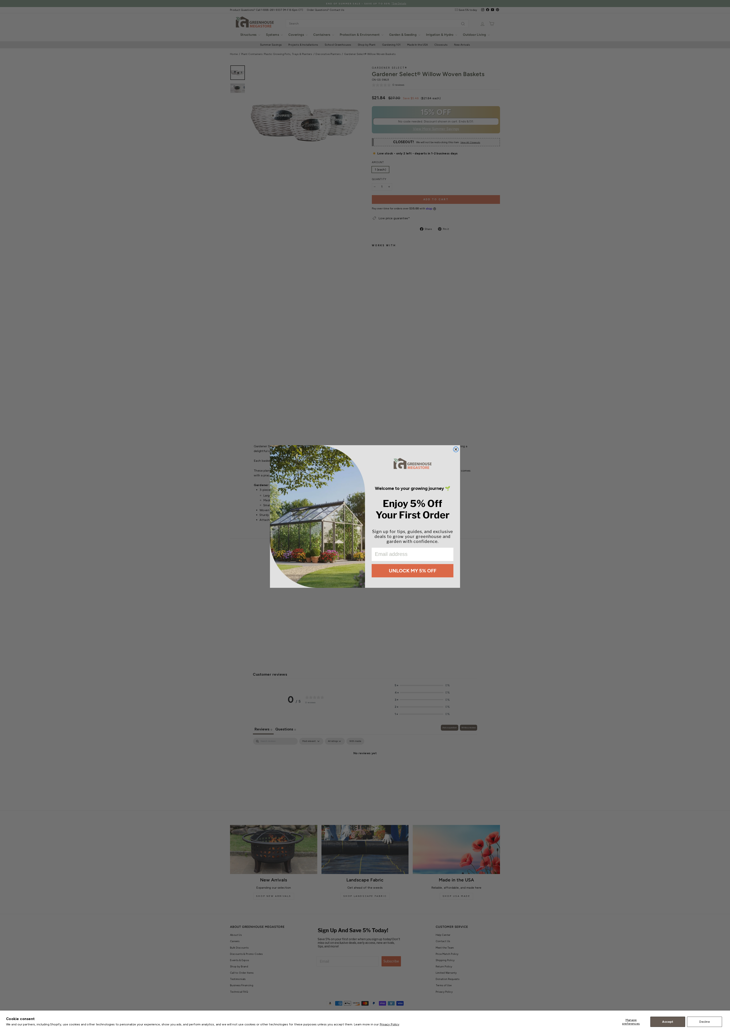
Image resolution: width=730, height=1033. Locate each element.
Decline (704, 1021)
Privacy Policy (389, 1024)
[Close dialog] (456, 449)
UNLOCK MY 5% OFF (412, 571)
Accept (667, 1021)
